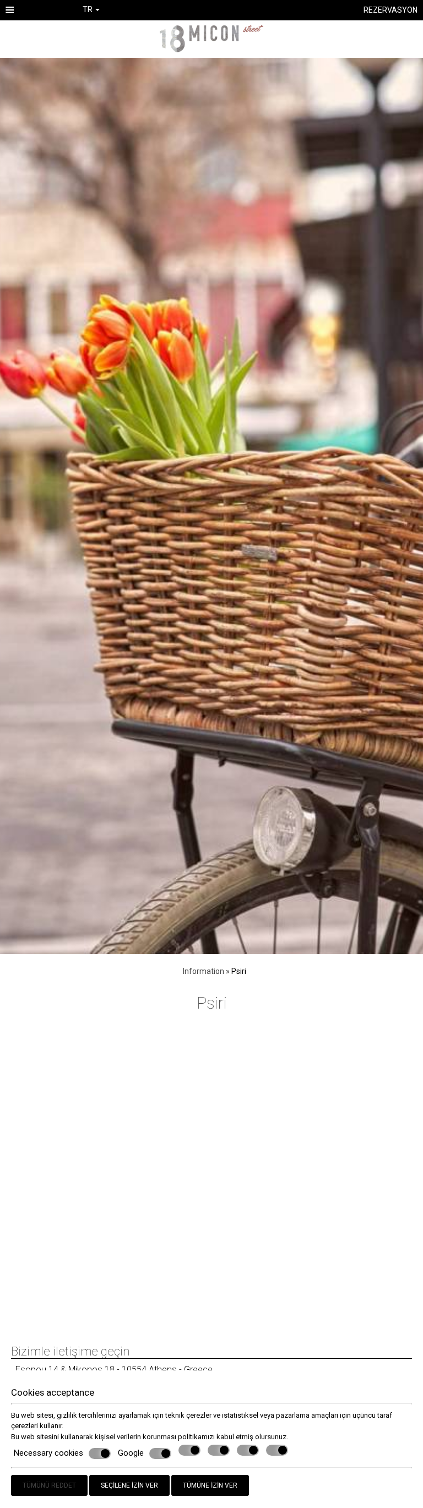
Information (203, 971)
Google (131, 1453)
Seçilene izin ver (129, 1485)
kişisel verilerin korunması (135, 1437)
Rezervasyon (390, 10)
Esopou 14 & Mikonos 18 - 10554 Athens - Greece (114, 1369)
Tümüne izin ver (210, 1485)
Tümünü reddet (49, 1485)
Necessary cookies (48, 1453)
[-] (212, 37)
